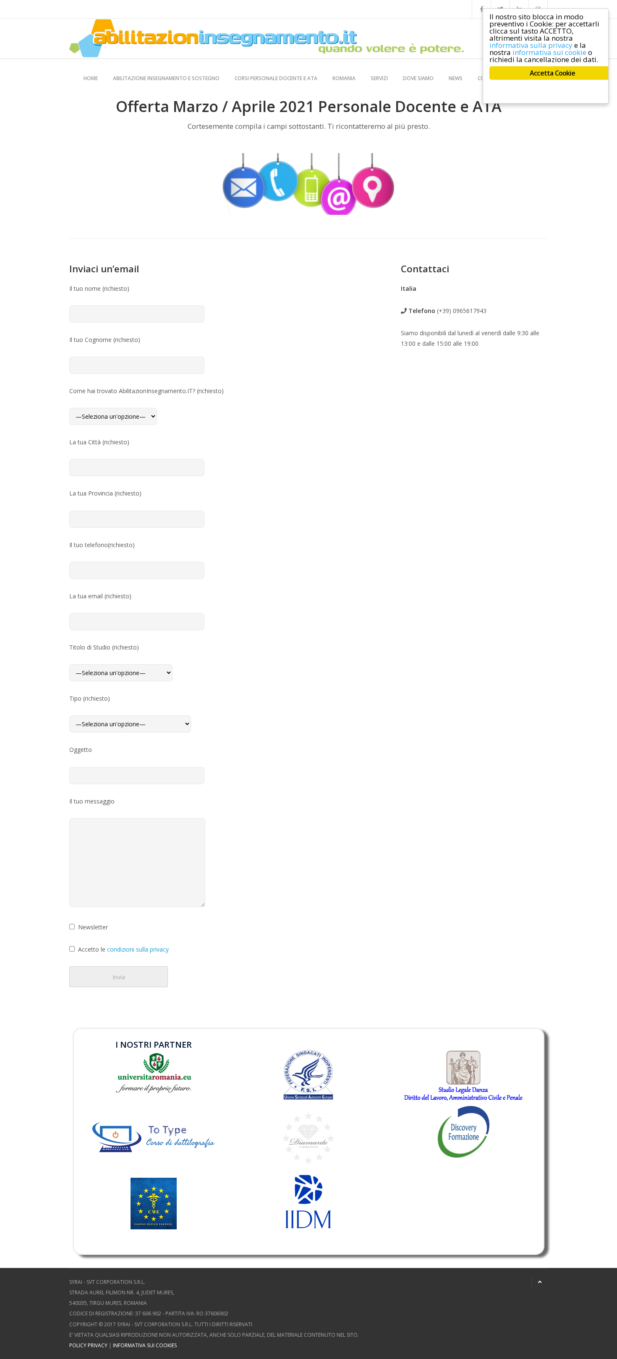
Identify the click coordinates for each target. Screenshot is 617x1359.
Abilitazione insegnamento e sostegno (166, 78)
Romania (344, 78)
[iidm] (308, 1202)
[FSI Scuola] (308, 1075)
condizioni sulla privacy (138, 949)
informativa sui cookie (549, 52)
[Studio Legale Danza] (463, 1075)
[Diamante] (308, 1137)
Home (91, 78)
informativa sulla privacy (531, 45)
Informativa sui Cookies (145, 1345)
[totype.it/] (153, 1135)
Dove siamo (418, 78)
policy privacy (88, 1345)
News (456, 78)
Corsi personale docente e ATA (276, 78)
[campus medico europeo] (154, 1215)
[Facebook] (481, 9)
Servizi (379, 78)
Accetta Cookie (552, 73)
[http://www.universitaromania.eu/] (153, 1072)
